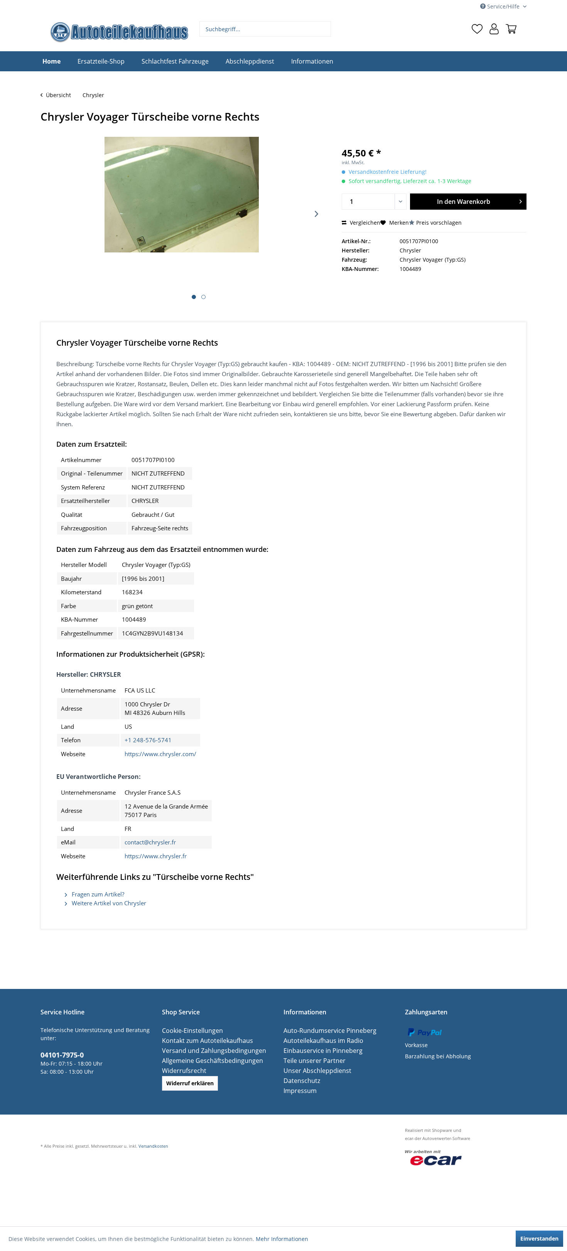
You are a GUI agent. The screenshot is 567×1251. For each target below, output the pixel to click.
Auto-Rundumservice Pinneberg (325, 1030)
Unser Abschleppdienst (314, 1070)
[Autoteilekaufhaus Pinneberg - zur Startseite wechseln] (118, 32)
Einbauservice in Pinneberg (319, 1050)
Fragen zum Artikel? (97, 894)
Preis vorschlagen (439, 222)
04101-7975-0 (59, 1054)
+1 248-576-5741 (148, 740)
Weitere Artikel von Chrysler (108, 903)
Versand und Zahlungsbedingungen (208, 1050)
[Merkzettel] (477, 29)
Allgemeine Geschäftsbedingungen (207, 1060)
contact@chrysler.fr (150, 842)
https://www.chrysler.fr (156, 856)
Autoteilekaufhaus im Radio (319, 1040)
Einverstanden (539, 1238)
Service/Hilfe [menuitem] (503, 6)
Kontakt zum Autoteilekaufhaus (202, 1040)
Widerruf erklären (190, 1083)
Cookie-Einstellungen (189, 1030)
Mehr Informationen (282, 1239)
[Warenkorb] (511, 29)
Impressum (298, 1090)
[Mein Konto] (494, 29)
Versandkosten (153, 1146)
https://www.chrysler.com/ (160, 754)
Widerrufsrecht (181, 1070)
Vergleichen (364, 222)
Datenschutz (300, 1080)
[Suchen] (324, 29)
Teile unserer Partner (311, 1060)
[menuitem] (265, 29)
